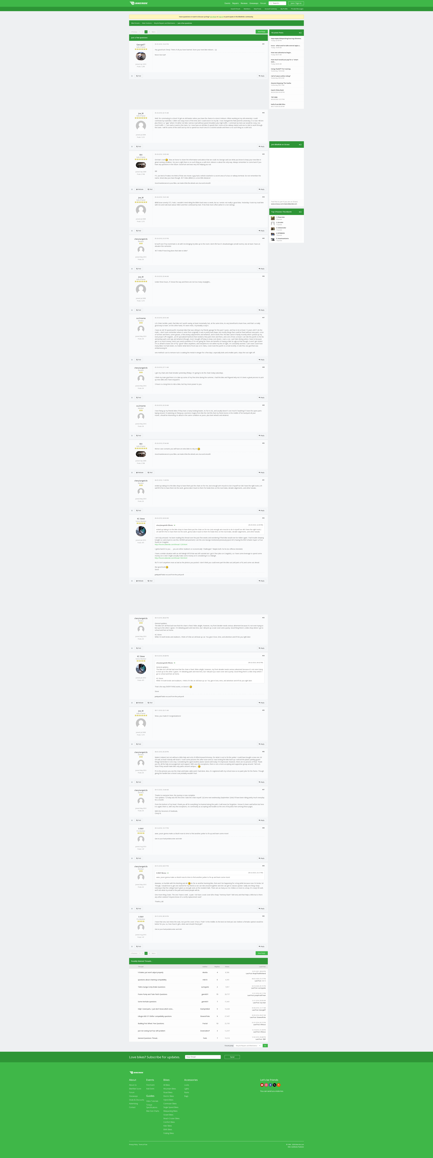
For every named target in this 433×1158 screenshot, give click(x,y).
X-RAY (141, 828)
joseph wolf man (260, 995)
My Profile (284, 9)
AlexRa (205, 972)
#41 (263, 44)
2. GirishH (279, 222)
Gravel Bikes (168, 1114)
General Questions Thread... (148, 1038)
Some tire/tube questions (147, 1002)
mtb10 (205, 980)
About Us (133, 1085)
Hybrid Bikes (168, 1100)
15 (217, 994)
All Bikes (166, 1085)
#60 (263, 916)
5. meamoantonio (282, 238)
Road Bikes (167, 1092)
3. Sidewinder (281, 228)
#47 (263, 317)
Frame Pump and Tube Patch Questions (152, 994)
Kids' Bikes (167, 1126)
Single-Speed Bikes (170, 1107)
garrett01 (205, 994)
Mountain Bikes (169, 1088)
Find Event (150, 1085)
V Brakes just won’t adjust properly (150, 972)
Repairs (235, 3)
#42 (263, 113)
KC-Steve (141, 518)
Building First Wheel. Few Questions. (151, 1023)
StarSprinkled (205, 1009)
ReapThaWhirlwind (259, 973)
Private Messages (297, 9)
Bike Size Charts (152, 1111)
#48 (263, 367)
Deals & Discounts (136, 1100)
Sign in (298, 3)
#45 (263, 238)
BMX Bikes (167, 1129)
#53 (263, 617)
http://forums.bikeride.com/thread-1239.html (171, 544)
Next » (154, 32)
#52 (263, 518)
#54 (263, 655)
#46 (263, 276)
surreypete (205, 987)
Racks (186, 1092)
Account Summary (271, 9)
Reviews (244, 3)
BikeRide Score (135, 1088)
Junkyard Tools (160, 575)
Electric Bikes (168, 1096)
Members (247, 9)
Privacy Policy (133, 1144)
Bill (140, 154)
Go (265, 1046)
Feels (205, 1038)
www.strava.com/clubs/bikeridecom (284, 204)
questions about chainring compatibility (152, 980)
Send (232, 1057)
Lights (186, 1088)
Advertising (133, 1103)
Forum (263, 3)
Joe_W (141, 113)
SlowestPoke (205, 1016)
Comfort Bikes (169, 1122)
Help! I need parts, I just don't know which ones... (155, 1009)
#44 (263, 197)
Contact (132, 1107)
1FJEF (264, 1039)
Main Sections (147, 23)
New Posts (257, 9)
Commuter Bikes (170, 1103)
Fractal (205, 1023)
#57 (263, 789)
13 (217, 1023)
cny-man (263, 1003)
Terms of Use (143, 1144)
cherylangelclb (140, 239)
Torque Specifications (151, 1106)
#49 (263, 405)
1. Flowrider (280, 217)
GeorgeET (141, 44)
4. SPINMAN (280, 233)
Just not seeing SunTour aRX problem (151, 1031)
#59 (263, 866)
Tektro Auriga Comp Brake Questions (151, 987)
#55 (263, 710)
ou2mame (141, 318)
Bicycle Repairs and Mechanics (164, 23)
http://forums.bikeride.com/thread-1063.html (171, 558)
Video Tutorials (152, 1101)
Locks (186, 1085)
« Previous (134, 32)
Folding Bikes (168, 1133)
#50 (263, 443)
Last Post (249, 973)
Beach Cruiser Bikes (171, 1118)
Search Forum (235, 9)
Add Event (150, 1088)
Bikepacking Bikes (170, 1111)
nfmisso (263, 1025)
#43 (263, 154)
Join (292, 3)
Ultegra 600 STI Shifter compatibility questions (155, 1016)
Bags (186, 1096)
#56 (263, 751)
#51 (263, 480)
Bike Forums (135, 23)
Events (227, 3)
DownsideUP (205, 1031)
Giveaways (254, 3)
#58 (263, 828)
